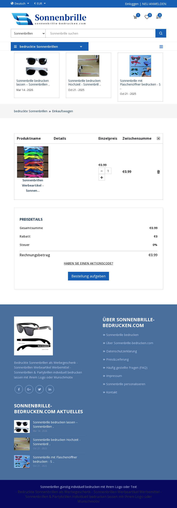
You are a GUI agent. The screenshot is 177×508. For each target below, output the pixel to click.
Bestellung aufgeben (88, 276)
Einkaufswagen (62, 111)
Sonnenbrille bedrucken (122, 335)
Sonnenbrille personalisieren (125, 384)
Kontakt (111, 392)
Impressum (114, 376)
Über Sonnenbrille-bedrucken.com (129, 343)
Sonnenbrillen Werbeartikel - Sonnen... (33, 185)
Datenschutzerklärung (121, 351)
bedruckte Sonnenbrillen (30, 111)
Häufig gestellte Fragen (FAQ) (126, 368)
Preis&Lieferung (117, 359)
